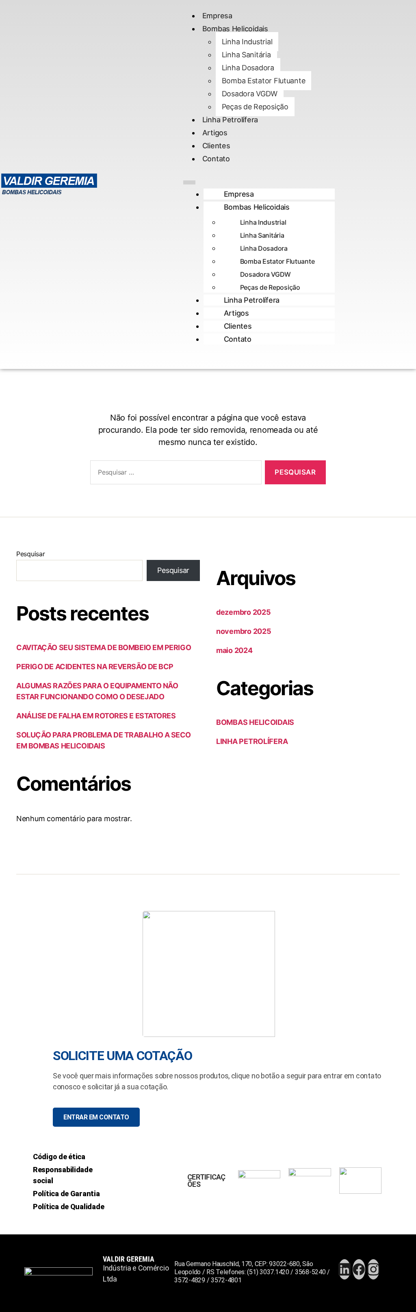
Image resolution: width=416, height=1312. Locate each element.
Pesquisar (30, 554)
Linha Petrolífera (230, 119)
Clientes (216, 145)
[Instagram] (373, 1269)
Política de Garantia (66, 1193)
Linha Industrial (247, 41)
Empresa (217, 15)
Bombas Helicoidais (235, 28)
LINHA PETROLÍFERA (252, 741)
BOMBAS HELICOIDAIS (255, 722)
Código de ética (59, 1156)
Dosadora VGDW (250, 93)
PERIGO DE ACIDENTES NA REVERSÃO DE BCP (94, 666)
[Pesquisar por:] (174, 474)
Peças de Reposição (255, 106)
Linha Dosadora (248, 67)
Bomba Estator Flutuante (264, 80)
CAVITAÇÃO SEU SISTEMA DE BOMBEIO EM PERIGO (103, 647)
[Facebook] (359, 1269)
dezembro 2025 (243, 612)
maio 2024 (234, 650)
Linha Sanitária (246, 54)
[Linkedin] (344, 1269)
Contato (216, 158)
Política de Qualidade (68, 1206)
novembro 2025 (243, 631)
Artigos (215, 132)
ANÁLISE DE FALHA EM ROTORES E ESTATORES (96, 715)
